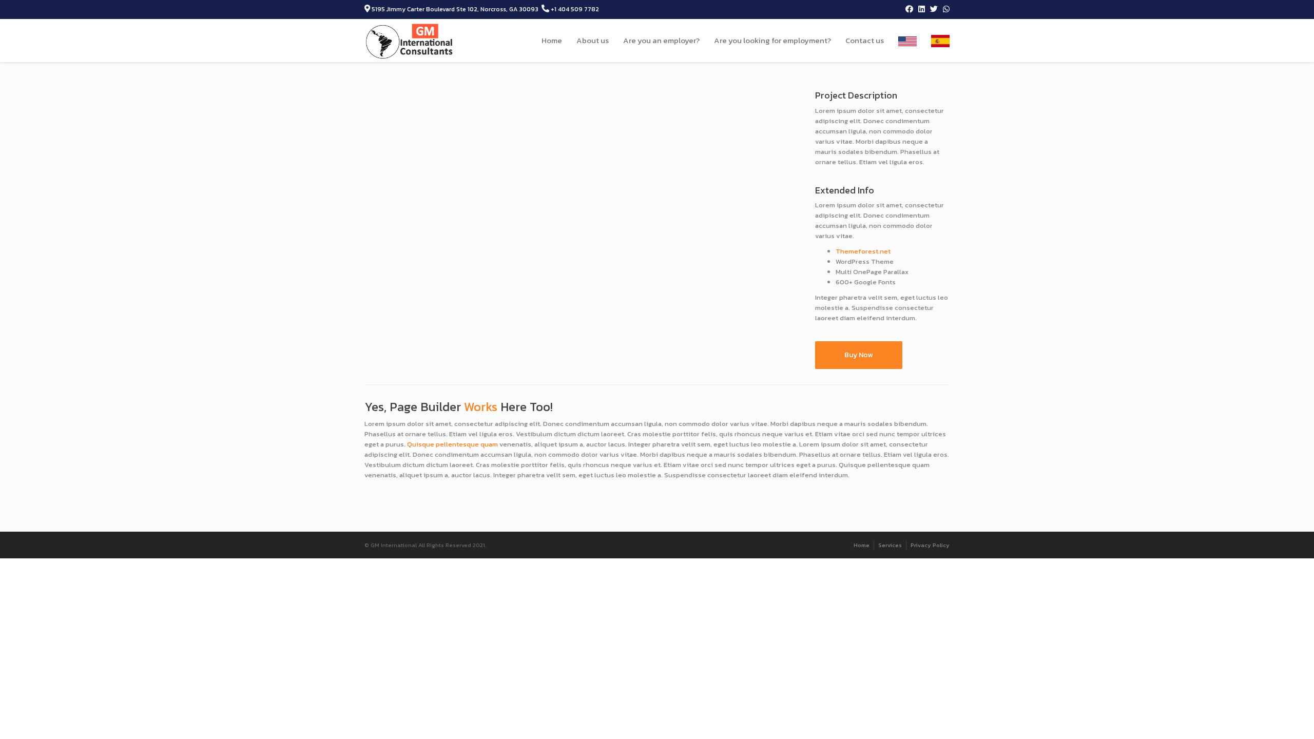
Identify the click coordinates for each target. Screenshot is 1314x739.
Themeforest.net (863, 251)
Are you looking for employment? (772, 40)
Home (552, 40)
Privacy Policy (930, 545)
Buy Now (858, 354)
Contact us (864, 40)
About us (592, 40)
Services (890, 545)
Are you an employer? (661, 40)
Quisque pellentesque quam (452, 444)
